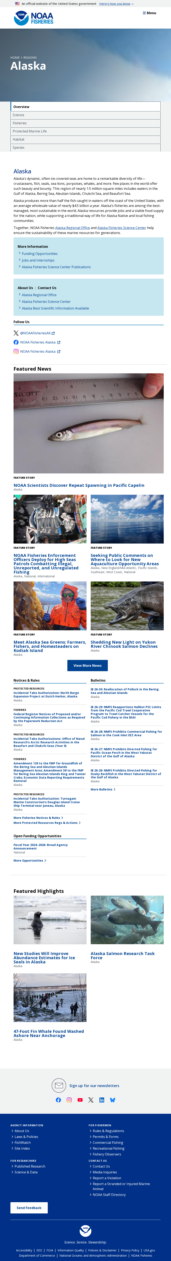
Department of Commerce (37, 1255)
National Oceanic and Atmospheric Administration (93, 1255)
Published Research (30, 1166)
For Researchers (23, 1161)
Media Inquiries (105, 1172)
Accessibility (24, 1250)
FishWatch (23, 1142)
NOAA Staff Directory (109, 1194)
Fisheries (20, 123)
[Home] (32, 17)
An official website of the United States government (76, 3)
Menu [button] (151, 13)
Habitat (18, 139)
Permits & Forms (106, 1136)
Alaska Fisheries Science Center (121, 227)
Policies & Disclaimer (102, 1250)
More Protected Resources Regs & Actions (46, 823)
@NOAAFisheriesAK (35, 333)
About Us (22, 1131)
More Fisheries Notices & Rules (37, 818)
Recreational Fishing (108, 1148)
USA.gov (149, 1250)
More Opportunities (28, 860)
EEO (39, 1250)
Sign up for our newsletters (94, 1085)
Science (18, 115)
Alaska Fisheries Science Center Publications (56, 267)
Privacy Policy (130, 1250)
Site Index (22, 1148)
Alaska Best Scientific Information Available (55, 308)
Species (18, 147)
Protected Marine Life (30, 131)
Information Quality (71, 1250)
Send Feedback (29, 1208)
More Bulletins (101, 789)
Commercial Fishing (108, 1142)
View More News (88, 665)
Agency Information (26, 1125)
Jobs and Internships (38, 260)
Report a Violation (107, 1178)
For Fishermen (100, 1125)
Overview (21, 106)
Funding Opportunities (40, 253)
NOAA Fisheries (141, 1255)
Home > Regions (23, 57)
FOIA (50, 1250)
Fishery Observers (107, 1154)
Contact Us (98, 1161)
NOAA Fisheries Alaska (38, 342)
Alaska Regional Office (72, 227)
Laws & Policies (26, 1136)
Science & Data (26, 1172)
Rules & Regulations (108, 1131)
